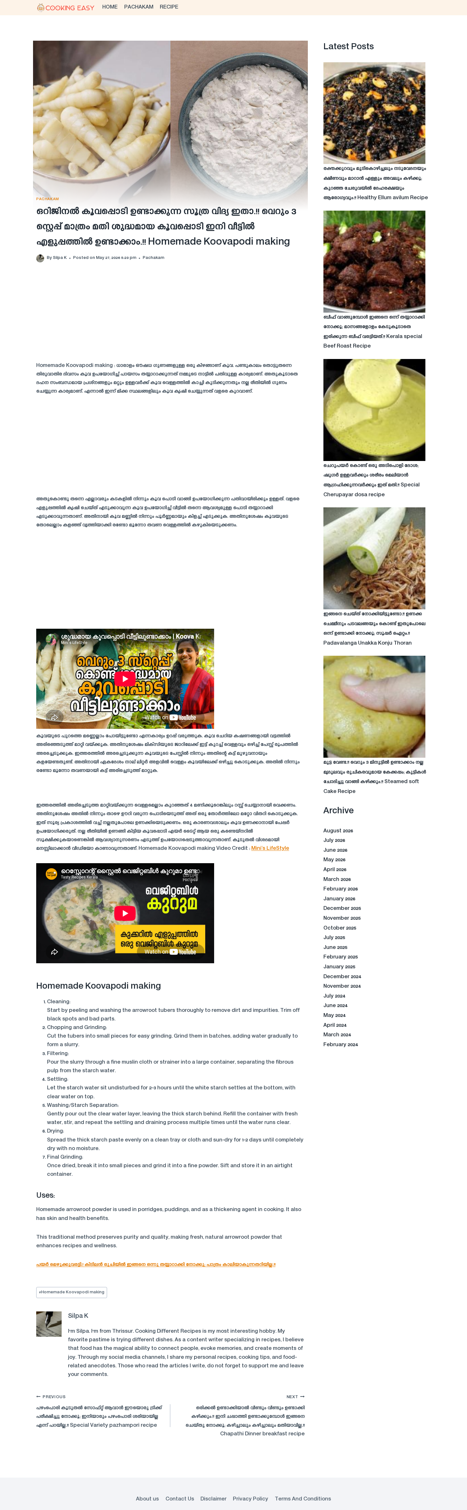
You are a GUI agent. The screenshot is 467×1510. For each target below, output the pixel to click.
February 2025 (340, 957)
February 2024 (340, 1045)
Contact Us (180, 1499)
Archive (338, 811)
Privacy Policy (250, 1499)
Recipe (169, 7)
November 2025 (342, 918)
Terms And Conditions (303, 1499)
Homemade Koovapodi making (71, 1292)
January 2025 (339, 967)
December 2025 (342, 908)
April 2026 (334, 870)
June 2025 (335, 948)
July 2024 (334, 996)
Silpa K (60, 258)
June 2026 (335, 850)
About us (147, 1499)
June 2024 (335, 1006)
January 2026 (339, 899)
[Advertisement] (170, 317)
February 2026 (340, 889)
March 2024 (337, 1035)
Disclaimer (213, 1499)
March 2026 (337, 880)
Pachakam (138, 7)
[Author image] (40, 258)
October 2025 (339, 928)
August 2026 (338, 831)
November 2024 (342, 986)
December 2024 (342, 977)
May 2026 (334, 860)
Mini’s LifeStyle (270, 848)
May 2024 (334, 1016)
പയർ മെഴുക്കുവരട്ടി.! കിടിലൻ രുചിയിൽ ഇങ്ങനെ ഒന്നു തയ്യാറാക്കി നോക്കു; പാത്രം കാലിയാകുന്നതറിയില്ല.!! (155, 1265)
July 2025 (334, 938)
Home (110, 7)
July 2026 (334, 840)
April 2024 (335, 1025)
